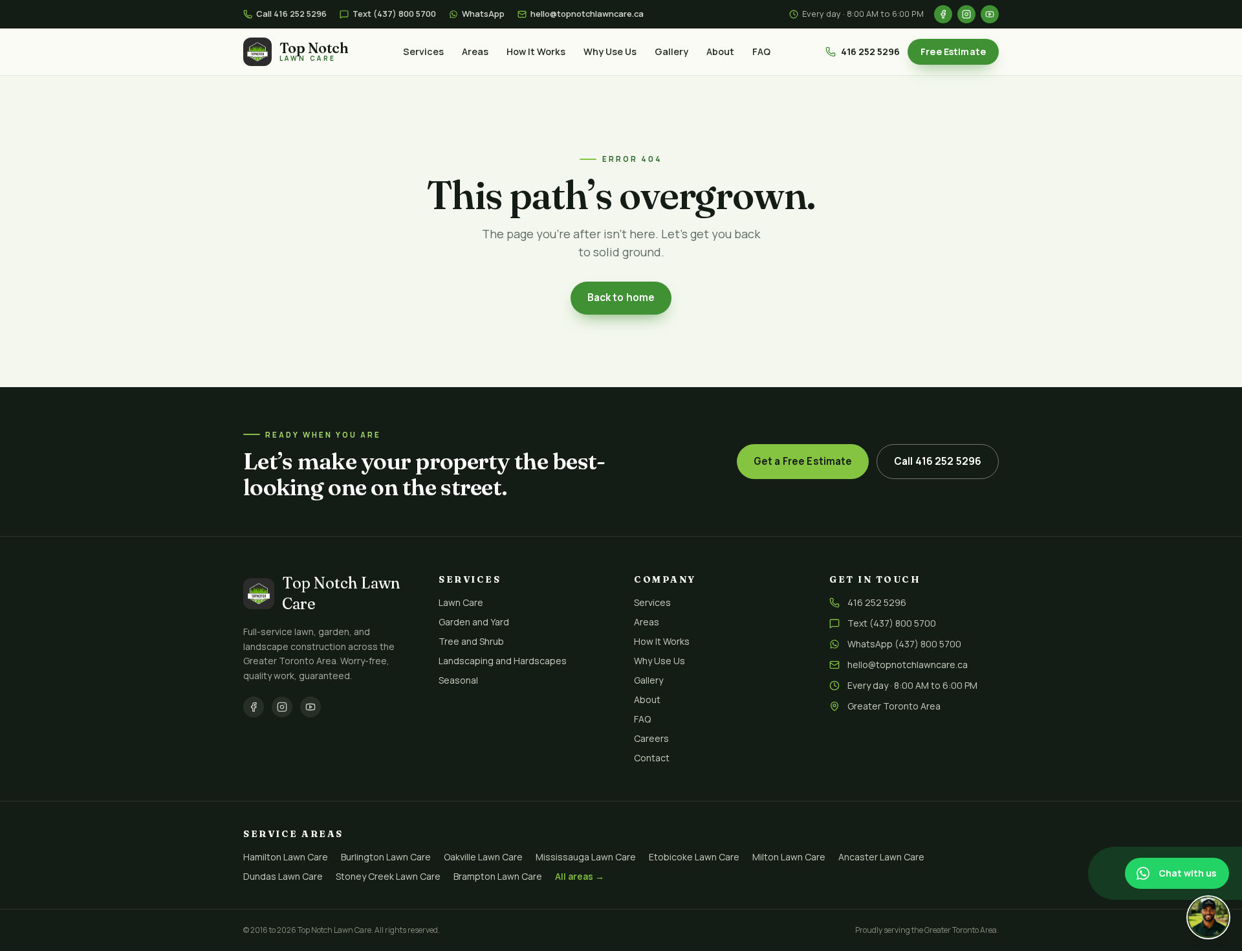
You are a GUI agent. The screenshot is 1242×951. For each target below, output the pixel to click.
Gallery (671, 51)
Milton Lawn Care (788, 857)
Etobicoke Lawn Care (694, 857)
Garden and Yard (474, 622)
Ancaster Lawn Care (881, 857)
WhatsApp (483, 13)
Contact (652, 758)
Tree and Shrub (471, 641)
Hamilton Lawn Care (285, 857)
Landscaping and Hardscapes (503, 661)
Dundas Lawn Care (283, 876)
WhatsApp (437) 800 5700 (904, 644)
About (720, 51)
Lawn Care (461, 602)
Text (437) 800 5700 (394, 13)
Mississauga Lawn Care (586, 857)
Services (423, 51)
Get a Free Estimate (803, 461)
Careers (651, 738)
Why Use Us (610, 51)
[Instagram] (966, 14)
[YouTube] (990, 14)
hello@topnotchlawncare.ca (587, 13)
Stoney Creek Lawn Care (388, 876)
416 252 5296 (870, 51)
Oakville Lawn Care (483, 857)
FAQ (761, 51)
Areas (475, 51)
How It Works (536, 51)
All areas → (579, 876)
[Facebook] (943, 14)
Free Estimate (953, 51)
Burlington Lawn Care (386, 857)
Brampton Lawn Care (497, 876)
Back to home (621, 297)
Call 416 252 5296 (291, 13)
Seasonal (458, 680)
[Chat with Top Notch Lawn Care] (1208, 917)
